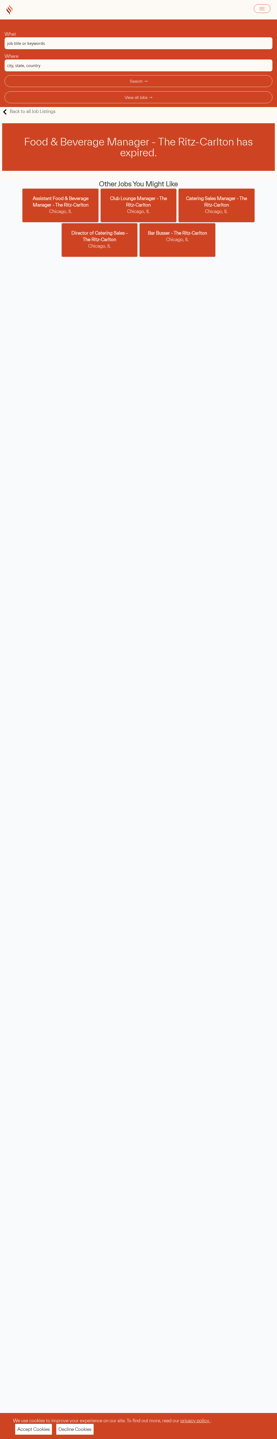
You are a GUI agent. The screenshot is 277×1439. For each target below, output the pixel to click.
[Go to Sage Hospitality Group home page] (10, 9)
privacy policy (195, 1420)
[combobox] (138, 43)
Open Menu (262, 8)
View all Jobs (136, 97)
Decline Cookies (74, 1429)
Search (136, 81)
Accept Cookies (33, 1429)
